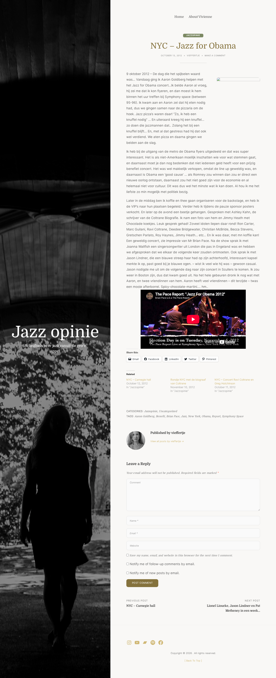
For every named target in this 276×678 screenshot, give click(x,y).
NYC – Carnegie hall (138, 379)
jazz (183, 416)
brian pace (172, 416)
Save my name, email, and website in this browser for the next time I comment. (181, 555)
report (216, 416)
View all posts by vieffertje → (167, 441)
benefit (160, 416)
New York (194, 416)
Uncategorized (168, 411)
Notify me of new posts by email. (154, 573)
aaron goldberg (144, 416)
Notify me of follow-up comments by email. (162, 564)
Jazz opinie (55, 332)
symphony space (233, 416)
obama (206, 416)
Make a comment (215, 56)
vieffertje (193, 55)
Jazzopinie (193, 35)
